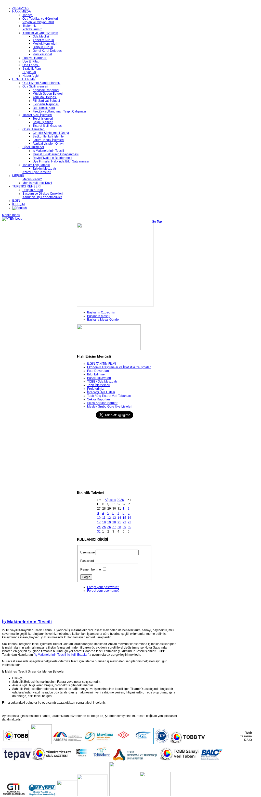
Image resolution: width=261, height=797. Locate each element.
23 (129, 522)
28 (119, 527)
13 (114, 518)
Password (87, 561)
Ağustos (110, 500)
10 (99, 518)
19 (109, 522)
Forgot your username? (103, 590)
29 (124, 527)
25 (104, 527)
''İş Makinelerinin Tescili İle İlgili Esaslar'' (61, 654)
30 (129, 527)
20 (114, 522)
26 (109, 527)
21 (119, 522)
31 (99, 531)
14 (119, 518)
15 (124, 518)
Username (87, 552)
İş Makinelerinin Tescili (27, 621)
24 (99, 527)
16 (129, 518)
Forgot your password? (103, 587)
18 (104, 522)
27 (114, 527)
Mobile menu (11, 215)
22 (124, 522)
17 (99, 522)
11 (104, 518)
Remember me (90, 569)
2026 (120, 500)
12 (109, 518)
